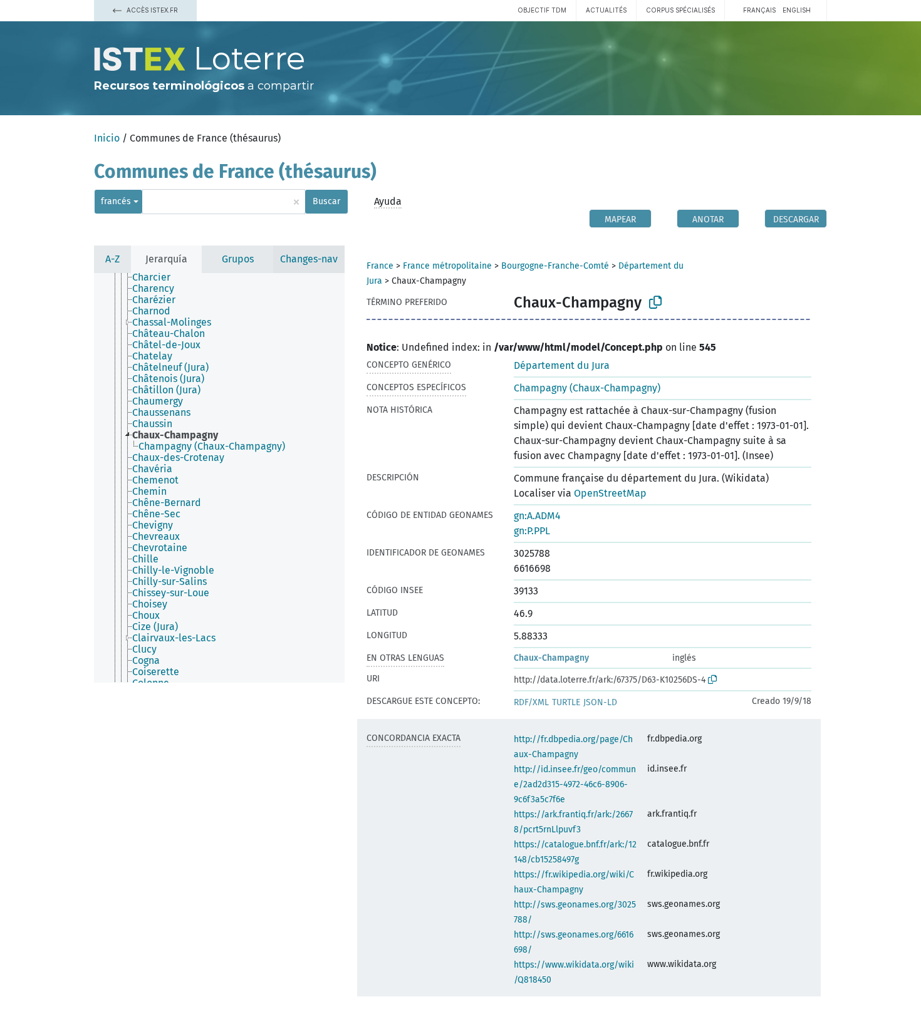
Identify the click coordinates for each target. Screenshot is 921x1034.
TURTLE (566, 702)
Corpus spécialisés (680, 10)
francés (116, 201)
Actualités (606, 10)
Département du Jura (562, 365)
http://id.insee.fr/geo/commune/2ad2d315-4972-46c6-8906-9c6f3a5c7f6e (575, 784)
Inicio (107, 138)
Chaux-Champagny (551, 658)
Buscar (326, 201)
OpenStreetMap (610, 493)
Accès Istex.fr (151, 10)
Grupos (238, 259)
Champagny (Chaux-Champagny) (587, 388)
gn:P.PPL (532, 531)
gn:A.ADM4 (537, 516)
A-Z (112, 259)
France (380, 266)
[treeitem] (157, 277)
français (759, 10)
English (797, 10)
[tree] (219, 478)
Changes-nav (309, 259)
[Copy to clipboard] (655, 302)
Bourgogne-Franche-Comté (555, 266)
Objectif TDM (542, 10)
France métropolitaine (447, 266)
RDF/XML (531, 702)
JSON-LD (600, 702)
